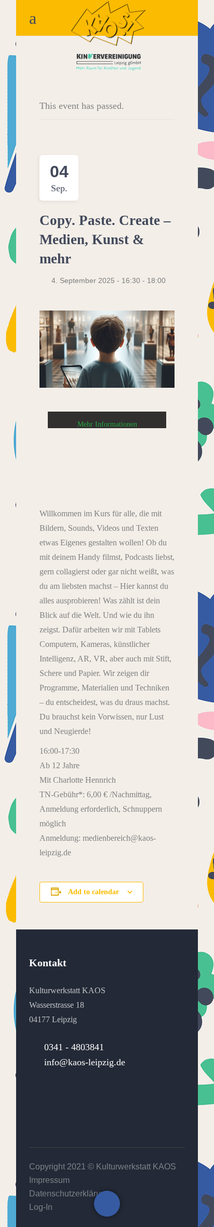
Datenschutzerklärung (69, 1193)
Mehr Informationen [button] (107, 424)
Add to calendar (93, 892)
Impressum (49, 1180)
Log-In (40, 1207)
